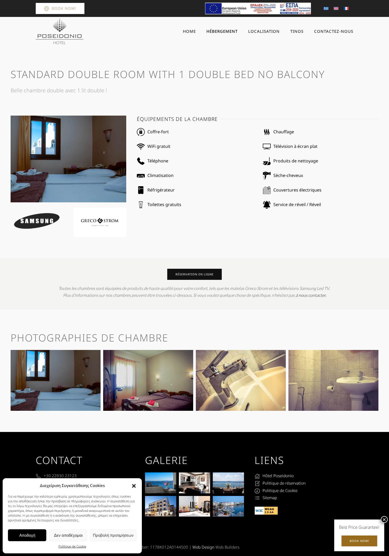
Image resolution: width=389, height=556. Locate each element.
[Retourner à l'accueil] (59, 31)
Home (189, 31)
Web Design (203, 547)
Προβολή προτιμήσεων (113, 535)
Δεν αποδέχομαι (68, 535)
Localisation (264, 31)
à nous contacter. (311, 295)
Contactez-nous (333, 31)
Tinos (297, 31)
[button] (134, 485)
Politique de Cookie (72, 546)
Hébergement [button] (222, 31)
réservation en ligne (194, 274)
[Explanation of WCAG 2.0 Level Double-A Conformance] (266, 510)
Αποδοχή (27, 535)
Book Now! (64, 8)
